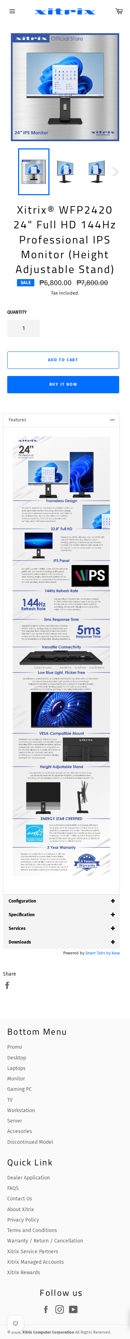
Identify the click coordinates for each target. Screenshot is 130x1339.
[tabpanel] (61, 661)
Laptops (16, 1068)
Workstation (21, 1110)
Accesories (19, 1131)
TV (10, 1100)
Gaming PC (19, 1089)
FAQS (13, 1188)
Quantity (17, 312)
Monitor (16, 1079)
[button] (17, 419)
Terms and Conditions (32, 1230)
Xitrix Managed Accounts (35, 1262)
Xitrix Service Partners (32, 1252)
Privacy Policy (23, 1220)
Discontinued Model (30, 1142)
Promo (14, 1047)
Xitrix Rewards (23, 1272)
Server (14, 1121)
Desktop (16, 1058)
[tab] (61, 420)
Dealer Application (28, 1178)
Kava (116, 953)
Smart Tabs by (98, 953)
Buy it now (63, 384)
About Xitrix (20, 1209)
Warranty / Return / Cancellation (45, 1241)
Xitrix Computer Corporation (48, 1332)
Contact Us (19, 1199)
